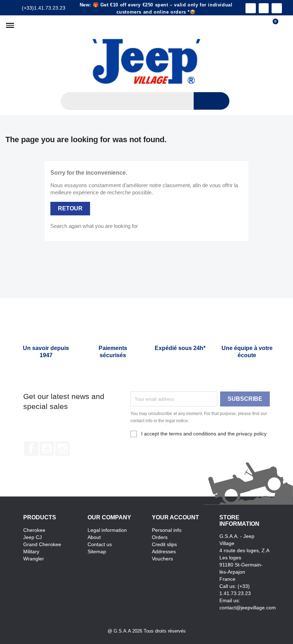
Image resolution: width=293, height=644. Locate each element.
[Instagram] (264, 8)
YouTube (47, 448)
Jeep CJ (32, 537)
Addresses (164, 551)
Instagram (62, 448)
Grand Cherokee (42, 544)
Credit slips (164, 544)
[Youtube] (277, 8)
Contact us (100, 544)
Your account (175, 517)
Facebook (31, 448)
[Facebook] (250, 8)
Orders (160, 537)
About (94, 537)
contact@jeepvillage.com (247, 607)
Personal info (167, 530)
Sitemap (97, 551)
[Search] (211, 101)
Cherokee (34, 530)
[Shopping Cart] (272, 25)
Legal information (107, 530)
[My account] (284, 25)
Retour (70, 208)
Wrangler (33, 558)
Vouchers (162, 558)
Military (31, 551)
